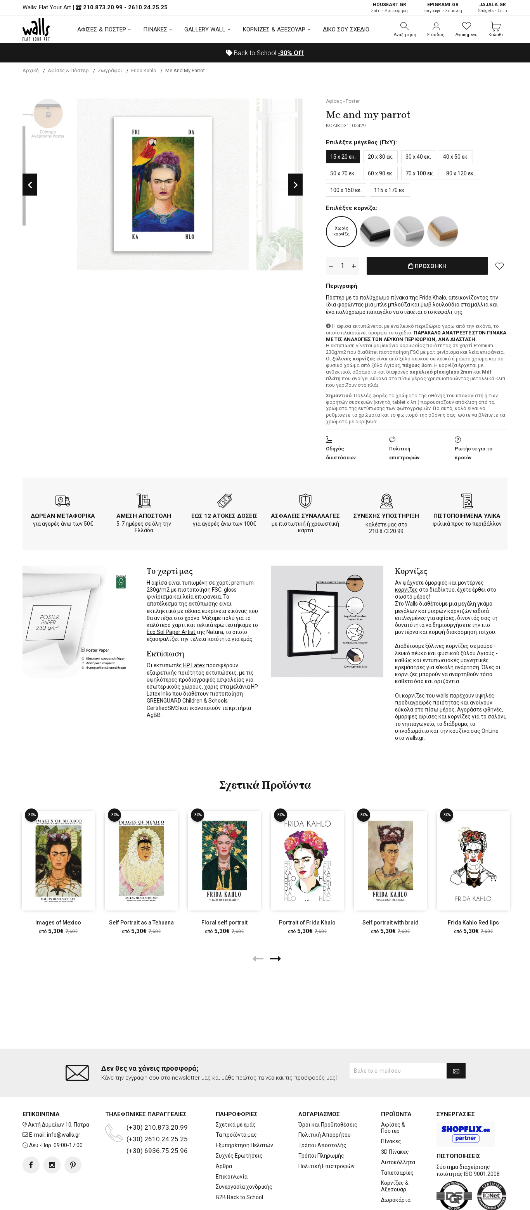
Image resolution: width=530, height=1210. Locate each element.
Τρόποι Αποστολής (322, 1145)
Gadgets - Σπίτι (492, 7)
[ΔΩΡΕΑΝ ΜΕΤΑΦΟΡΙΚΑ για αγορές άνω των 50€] (62, 502)
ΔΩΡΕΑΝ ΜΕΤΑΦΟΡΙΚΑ (63, 515)
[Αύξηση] (354, 266)
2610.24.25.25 (148, 7)
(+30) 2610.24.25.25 (157, 1139)
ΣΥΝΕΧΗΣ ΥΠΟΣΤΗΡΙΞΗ (386, 515)
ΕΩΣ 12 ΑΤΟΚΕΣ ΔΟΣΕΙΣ (224, 515)
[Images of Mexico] (58, 860)
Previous (30, 184)
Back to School (268, 53)
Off (291, 53)
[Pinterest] (72, 1165)
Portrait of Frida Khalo (307, 922)
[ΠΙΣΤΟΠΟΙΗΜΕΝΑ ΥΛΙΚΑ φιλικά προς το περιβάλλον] (467, 502)
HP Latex (194, 665)
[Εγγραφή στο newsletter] (456, 1070)
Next (295, 184)
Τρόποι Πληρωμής (321, 1156)
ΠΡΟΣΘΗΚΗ (430, 266)
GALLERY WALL (204, 29)
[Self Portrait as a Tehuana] (141, 860)
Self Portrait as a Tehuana (141, 922)
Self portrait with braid (390, 922)
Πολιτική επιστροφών (404, 453)
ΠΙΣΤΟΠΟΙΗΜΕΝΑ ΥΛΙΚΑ (467, 515)
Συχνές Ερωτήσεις (239, 1156)
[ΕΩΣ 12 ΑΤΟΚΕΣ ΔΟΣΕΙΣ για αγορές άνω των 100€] (224, 502)
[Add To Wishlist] (499, 266)
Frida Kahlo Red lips (473, 922)
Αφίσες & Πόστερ (393, 1128)
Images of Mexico (58, 922)
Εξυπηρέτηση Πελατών (244, 1145)
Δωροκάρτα (395, 1200)
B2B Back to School (239, 1197)
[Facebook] (31, 1165)
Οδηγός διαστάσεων (341, 453)
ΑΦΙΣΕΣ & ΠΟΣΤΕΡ (101, 29)
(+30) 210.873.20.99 (157, 1127)
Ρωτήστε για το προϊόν (473, 453)
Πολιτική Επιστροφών (326, 1166)
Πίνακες (391, 1141)
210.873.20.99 (103, 7)
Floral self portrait (224, 922)
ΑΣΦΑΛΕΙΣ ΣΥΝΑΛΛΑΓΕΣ (305, 515)
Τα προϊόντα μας (236, 1135)
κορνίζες (406, 590)
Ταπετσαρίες (397, 1173)
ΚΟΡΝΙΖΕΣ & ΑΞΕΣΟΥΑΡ (274, 29)
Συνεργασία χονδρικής (244, 1187)
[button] (405, 29)
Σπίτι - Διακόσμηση (389, 7)
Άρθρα (224, 1166)
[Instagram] (52, 1165)
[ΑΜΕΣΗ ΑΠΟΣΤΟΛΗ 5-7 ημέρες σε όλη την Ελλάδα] (144, 502)
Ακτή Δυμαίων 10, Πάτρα (58, 1125)
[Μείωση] (331, 266)
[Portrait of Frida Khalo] (307, 860)
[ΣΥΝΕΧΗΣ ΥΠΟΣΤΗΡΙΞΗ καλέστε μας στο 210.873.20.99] (386, 502)
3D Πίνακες (395, 1152)
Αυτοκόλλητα (398, 1162)
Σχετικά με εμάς (236, 1125)
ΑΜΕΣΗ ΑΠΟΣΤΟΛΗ (143, 515)
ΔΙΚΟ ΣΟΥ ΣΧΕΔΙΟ (346, 29)
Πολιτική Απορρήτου (324, 1135)
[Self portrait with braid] (390, 860)
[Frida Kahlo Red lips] (473, 860)
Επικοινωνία (232, 1177)
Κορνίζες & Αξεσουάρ (395, 1186)
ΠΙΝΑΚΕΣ (155, 29)
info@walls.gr (63, 1135)
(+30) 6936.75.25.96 (157, 1151)
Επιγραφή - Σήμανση (442, 7)
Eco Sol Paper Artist (171, 632)
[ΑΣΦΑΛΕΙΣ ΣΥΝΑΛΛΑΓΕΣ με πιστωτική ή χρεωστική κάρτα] (305, 502)
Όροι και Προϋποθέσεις (327, 1125)
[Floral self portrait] (224, 860)
